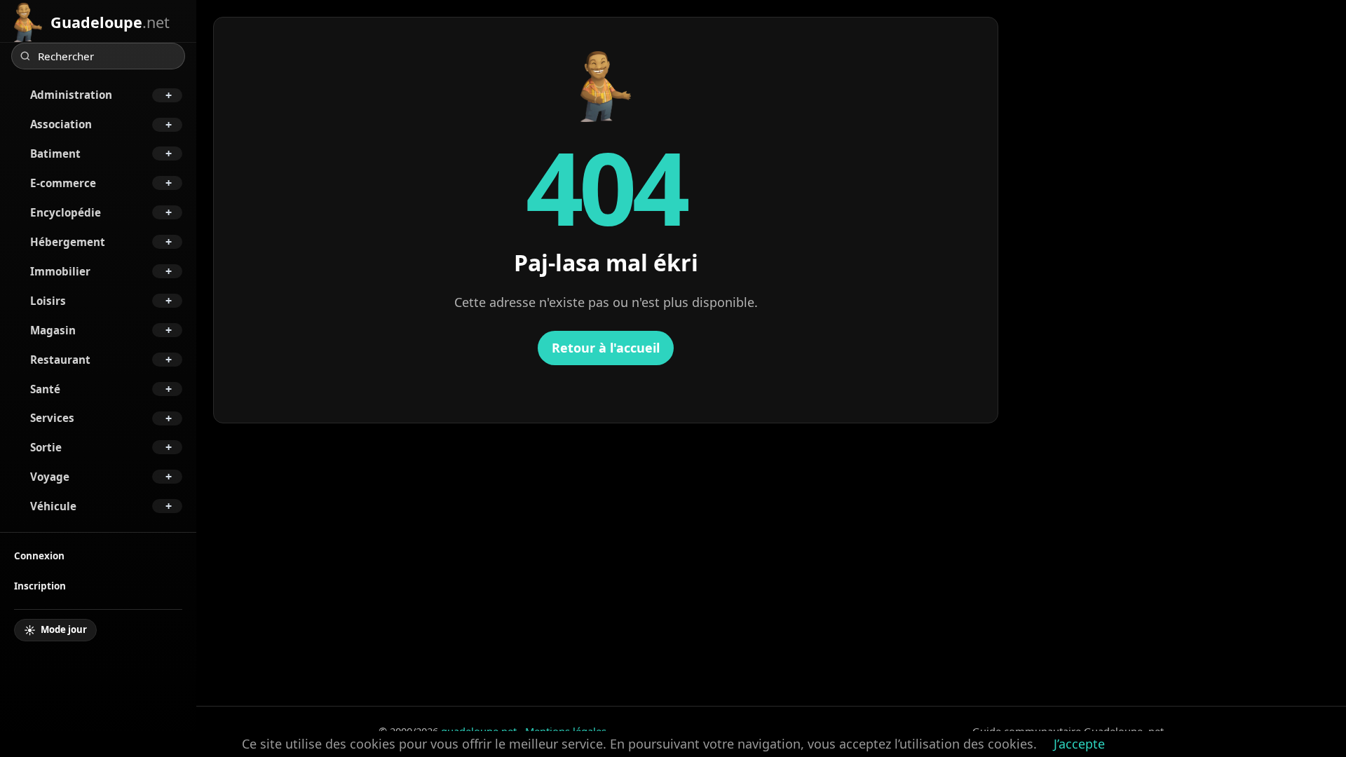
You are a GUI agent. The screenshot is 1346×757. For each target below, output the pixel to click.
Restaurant (60, 360)
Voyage (49, 477)
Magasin (53, 330)
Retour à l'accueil (606, 347)
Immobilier (60, 271)
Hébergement (67, 242)
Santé (45, 389)
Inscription (40, 585)
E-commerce (63, 183)
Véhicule (53, 506)
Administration (71, 95)
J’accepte (1079, 743)
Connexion (39, 555)
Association (61, 124)
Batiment (55, 153)
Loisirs (48, 301)
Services (52, 418)
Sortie (46, 447)
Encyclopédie (65, 212)
